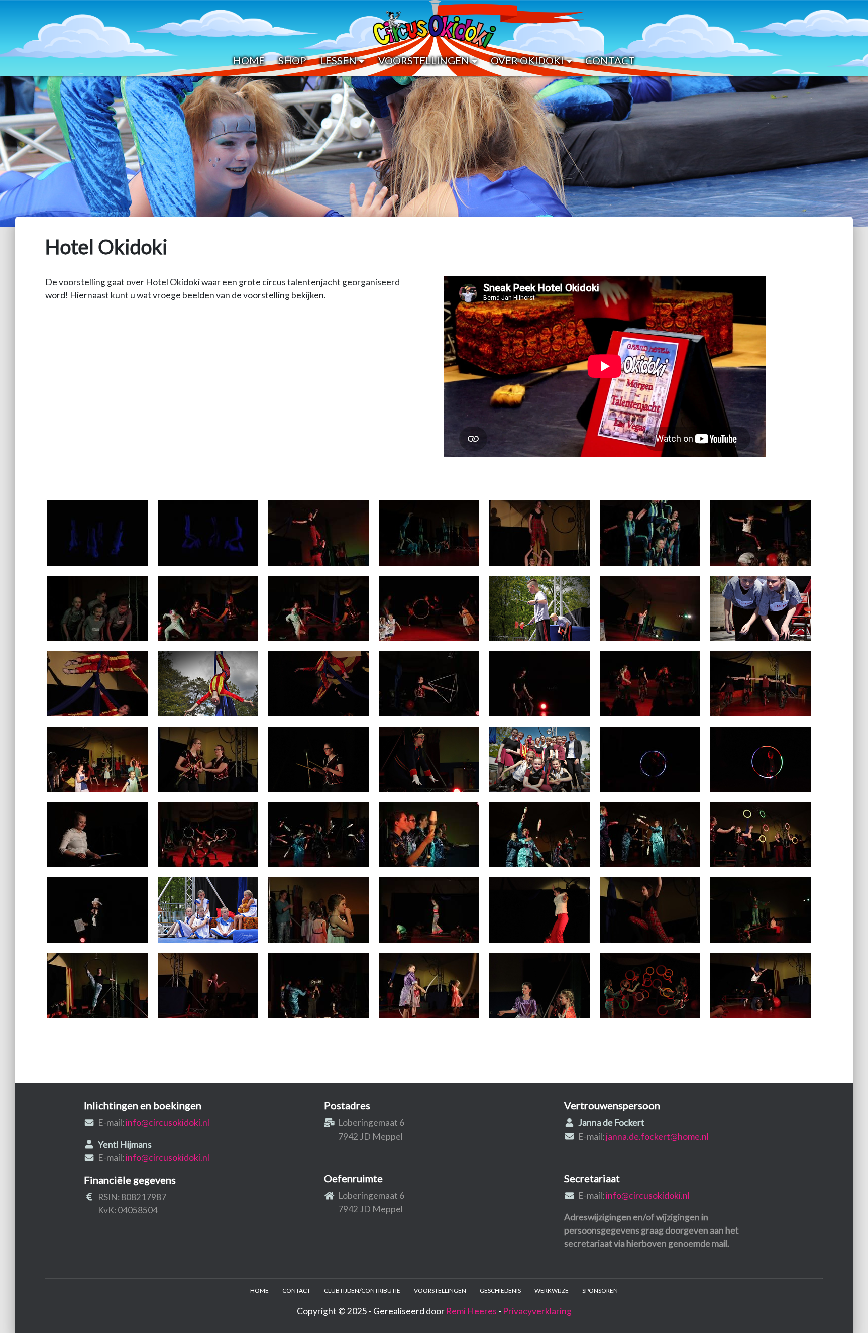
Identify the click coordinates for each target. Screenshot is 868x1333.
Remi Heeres (471, 1311)
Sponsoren (600, 1290)
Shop (292, 60)
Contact (610, 60)
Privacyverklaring (537, 1311)
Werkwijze (551, 1290)
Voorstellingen (423, 60)
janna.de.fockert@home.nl (657, 1136)
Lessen (338, 60)
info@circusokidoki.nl (167, 1122)
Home (249, 60)
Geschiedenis (500, 1290)
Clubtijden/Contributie (362, 1290)
